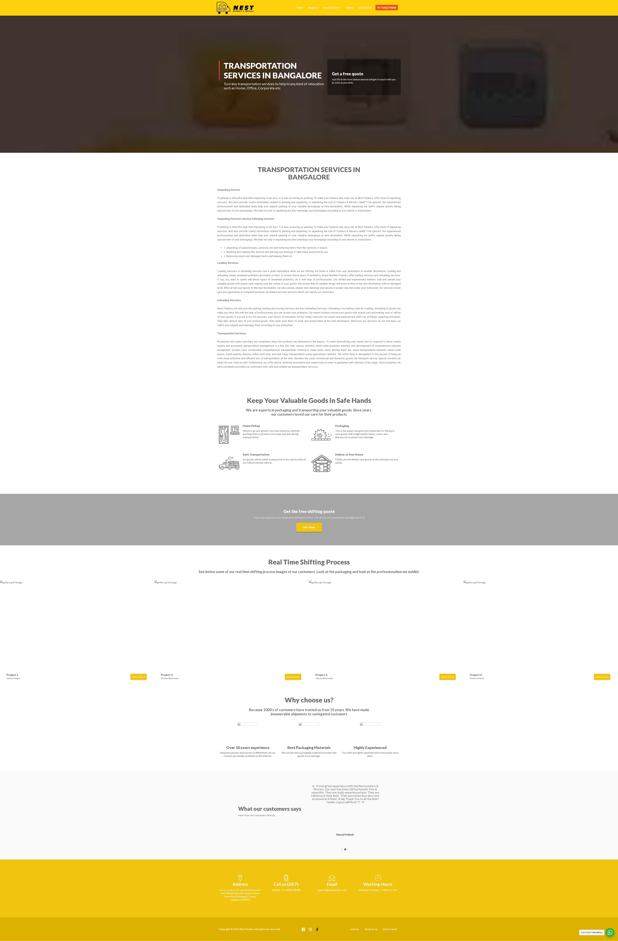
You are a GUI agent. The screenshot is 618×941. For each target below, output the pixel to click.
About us (313, 7)
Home (300, 7)
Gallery (350, 7)
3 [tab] (348, 849)
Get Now (309, 527)
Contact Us (365, 7)
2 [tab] (345, 849)
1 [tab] (342, 849)
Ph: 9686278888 (386, 7)
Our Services (330, 7)
